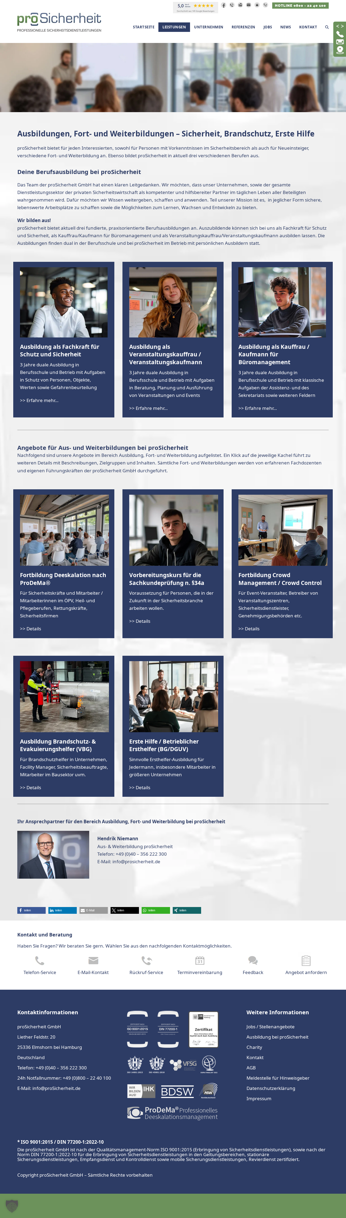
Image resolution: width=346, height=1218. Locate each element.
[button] (327, 27)
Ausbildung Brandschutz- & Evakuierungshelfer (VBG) (58, 745)
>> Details (30, 628)
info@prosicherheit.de (136, 861)
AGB (251, 1068)
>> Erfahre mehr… (39, 400)
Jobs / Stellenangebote (271, 1026)
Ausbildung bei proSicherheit (277, 1037)
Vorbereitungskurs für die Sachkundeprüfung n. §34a (166, 579)
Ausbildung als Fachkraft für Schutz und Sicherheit (59, 350)
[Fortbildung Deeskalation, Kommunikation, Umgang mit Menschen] (64, 530)
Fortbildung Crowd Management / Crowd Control (280, 579)
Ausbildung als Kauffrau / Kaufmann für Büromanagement (274, 354)
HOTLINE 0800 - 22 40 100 (300, 6)
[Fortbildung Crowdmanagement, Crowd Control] (282, 530)
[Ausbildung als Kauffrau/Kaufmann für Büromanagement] (282, 302)
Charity (254, 1047)
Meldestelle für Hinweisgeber (278, 1078)
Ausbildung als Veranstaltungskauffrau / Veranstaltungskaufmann (165, 354)
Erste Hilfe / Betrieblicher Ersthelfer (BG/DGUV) (164, 745)
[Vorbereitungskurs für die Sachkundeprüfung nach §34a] (173, 530)
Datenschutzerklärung (271, 1088)
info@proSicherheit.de (56, 1088)
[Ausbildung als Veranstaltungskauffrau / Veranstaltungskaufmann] (173, 302)
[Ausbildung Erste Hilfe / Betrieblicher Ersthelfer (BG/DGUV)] (173, 696)
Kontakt (255, 1057)
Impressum (259, 1098)
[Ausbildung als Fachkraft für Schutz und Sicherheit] (64, 302)
